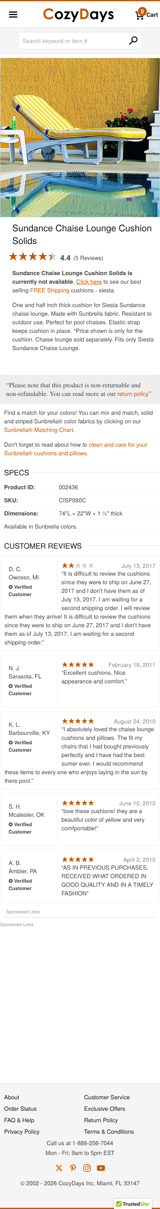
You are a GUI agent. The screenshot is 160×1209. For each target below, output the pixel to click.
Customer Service (107, 1097)
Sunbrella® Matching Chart (38, 429)
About (11, 1097)
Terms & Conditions (109, 1131)
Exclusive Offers (104, 1108)
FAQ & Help (19, 1120)
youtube (100, 1168)
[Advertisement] (80, 1001)
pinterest (73, 1168)
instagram (87, 1168)
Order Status (20, 1108)
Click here (89, 281)
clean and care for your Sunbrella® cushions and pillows (75, 448)
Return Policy (101, 1120)
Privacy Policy (22, 1131)
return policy (133, 393)
